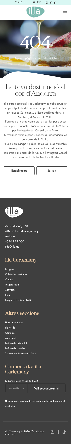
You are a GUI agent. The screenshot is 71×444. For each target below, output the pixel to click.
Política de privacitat (16, 343)
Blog (7, 295)
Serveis (51, 170)
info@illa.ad (12, 246)
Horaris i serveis (14, 322)
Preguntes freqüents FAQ (18, 300)
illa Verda (10, 327)
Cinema (9, 279)
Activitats (10, 290)
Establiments (19, 170)
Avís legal (10, 338)
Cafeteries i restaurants (17, 274)
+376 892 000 (14, 241)
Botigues (9, 269)
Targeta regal (12, 284)
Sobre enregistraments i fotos (20, 353)
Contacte (9, 333)
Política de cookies (15, 348)
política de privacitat (30, 401)
